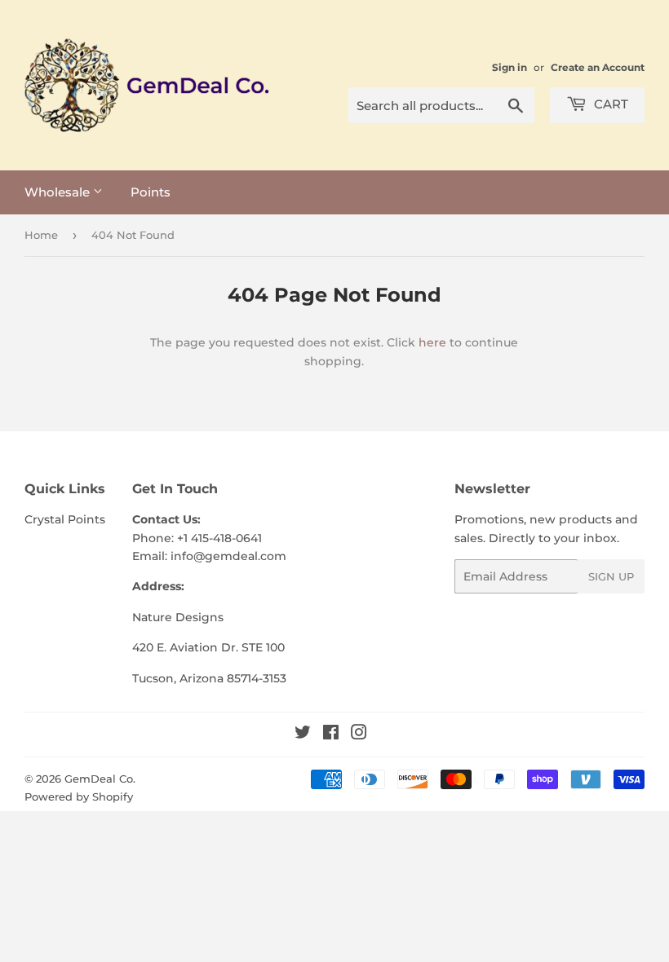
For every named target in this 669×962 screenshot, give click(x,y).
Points (151, 192)
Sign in (509, 67)
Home (41, 234)
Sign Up (611, 576)
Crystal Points (64, 519)
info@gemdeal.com (228, 556)
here (432, 342)
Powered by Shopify (78, 796)
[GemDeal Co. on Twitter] (303, 734)
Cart (609, 104)
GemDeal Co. (99, 778)
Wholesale (58, 192)
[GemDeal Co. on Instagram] (359, 734)
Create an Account (598, 67)
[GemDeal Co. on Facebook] (330, 734)
